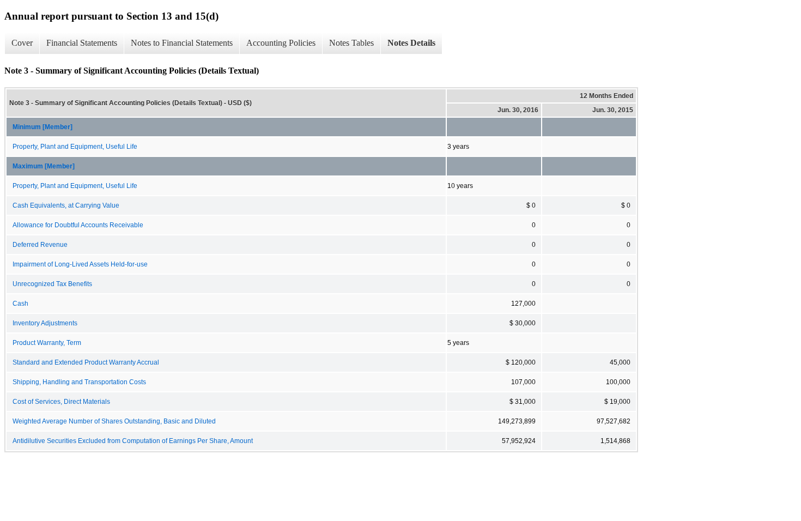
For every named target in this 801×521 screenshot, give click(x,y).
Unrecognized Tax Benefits (52, 284)
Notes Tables (351, 42)
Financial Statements (81, 42)
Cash (20, 303)
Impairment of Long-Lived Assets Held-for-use (80, 264)
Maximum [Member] (44, 166)
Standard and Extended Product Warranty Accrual (86, 362)
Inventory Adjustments (45, 323)
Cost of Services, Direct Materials (61, 401)
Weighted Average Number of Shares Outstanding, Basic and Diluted (114, 421)
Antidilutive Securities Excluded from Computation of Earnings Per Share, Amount (133, 441)
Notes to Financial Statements (182, 42)
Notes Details (411, 42)
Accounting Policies (280, 42)
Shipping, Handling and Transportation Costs (79, 382)
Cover (22, 42)
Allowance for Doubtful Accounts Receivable (78, 225)
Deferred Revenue (40, 244)
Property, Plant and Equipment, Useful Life (75, 146)
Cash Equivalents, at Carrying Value (66, 205)
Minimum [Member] (42, 127)
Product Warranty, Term (47, 343)
